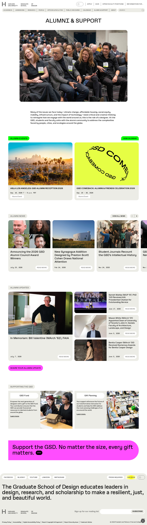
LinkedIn (46, 477)
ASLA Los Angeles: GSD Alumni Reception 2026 (36, 188)
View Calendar (130, 139)
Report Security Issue (71, 522)
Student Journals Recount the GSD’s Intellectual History (118, 253)
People (41, 10)
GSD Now (131, 477)
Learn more (14, 416)
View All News (118, 216)
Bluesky (21, 477)
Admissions (19, 10)
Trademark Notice (86, 522)
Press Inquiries (116, 477)
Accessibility (17, 522)
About (113, 10)
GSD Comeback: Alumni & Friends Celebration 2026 (106, 188)
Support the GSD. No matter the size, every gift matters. (72, 450)
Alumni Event (17, 197)
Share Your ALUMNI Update (25, 368)
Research (31, 10)
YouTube (33, 477)
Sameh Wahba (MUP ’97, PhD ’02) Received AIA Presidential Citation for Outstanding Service (123, 299)
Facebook (8, 477)
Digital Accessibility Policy (31, 522)
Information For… (135, 4)
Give (97, 4)
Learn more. (81, 414)
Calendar (87, 10)
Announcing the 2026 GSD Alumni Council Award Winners (27, 255)
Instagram (59, 477)
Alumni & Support (101, 10)
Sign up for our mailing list (87, 511)
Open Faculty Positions (113, 4)
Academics (7, 10)
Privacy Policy (6, 522)
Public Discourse (73, 10)
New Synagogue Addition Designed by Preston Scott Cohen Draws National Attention (72, 257)
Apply (89, 4)
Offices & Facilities (55, 10)
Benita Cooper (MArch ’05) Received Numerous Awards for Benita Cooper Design (122, 345)
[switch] (79, 4)
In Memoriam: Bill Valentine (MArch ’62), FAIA (39, 338)
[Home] (19, 512)
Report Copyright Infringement (52, 522)
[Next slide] (137, 216)
